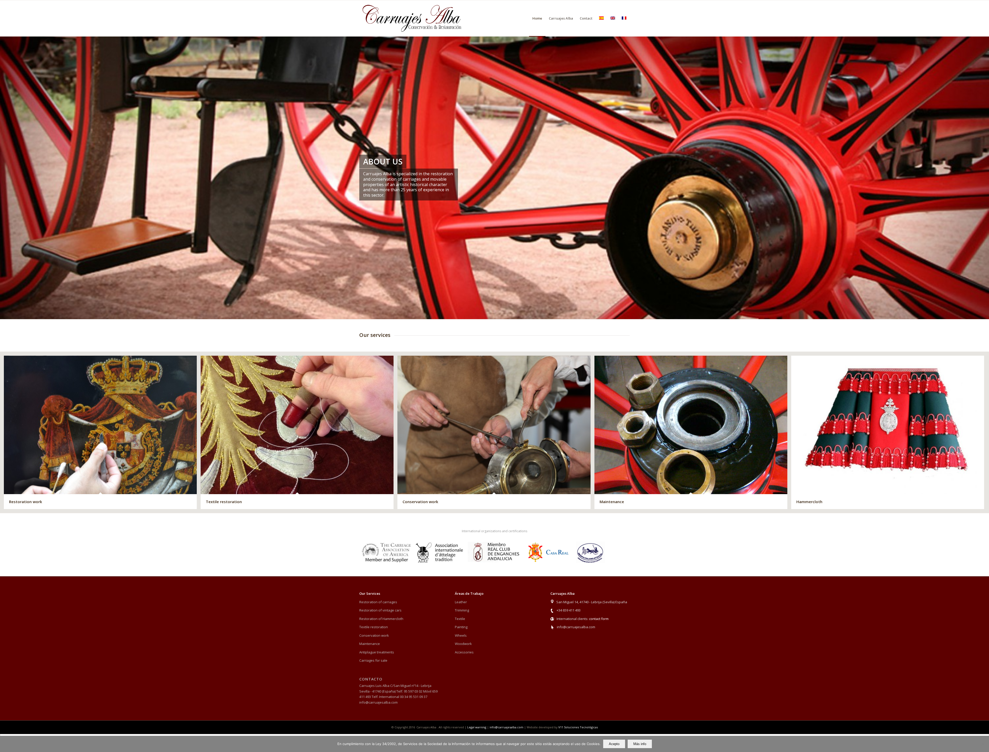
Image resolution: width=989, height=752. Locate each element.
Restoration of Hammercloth (381, 618)
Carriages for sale (373, 660)
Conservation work (374, 635)
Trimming (462, 610)
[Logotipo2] (412, 18)
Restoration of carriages (378, 602)
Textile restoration (373, 627)
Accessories (464, 652)
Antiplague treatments (376, 652)
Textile (460, 618)
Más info (639, 744)
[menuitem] (537, 18)
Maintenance (369, 643)
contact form (599, 618)
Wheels (461, 635)
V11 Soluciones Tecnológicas (578, 727)
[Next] (984, 177)
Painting (461, 627)
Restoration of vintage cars (380, 610)
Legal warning (476, 727)
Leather (461, 602)
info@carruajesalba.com (576, 627)
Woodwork (463, 643)
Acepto (614, 744)
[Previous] (4, 177)
